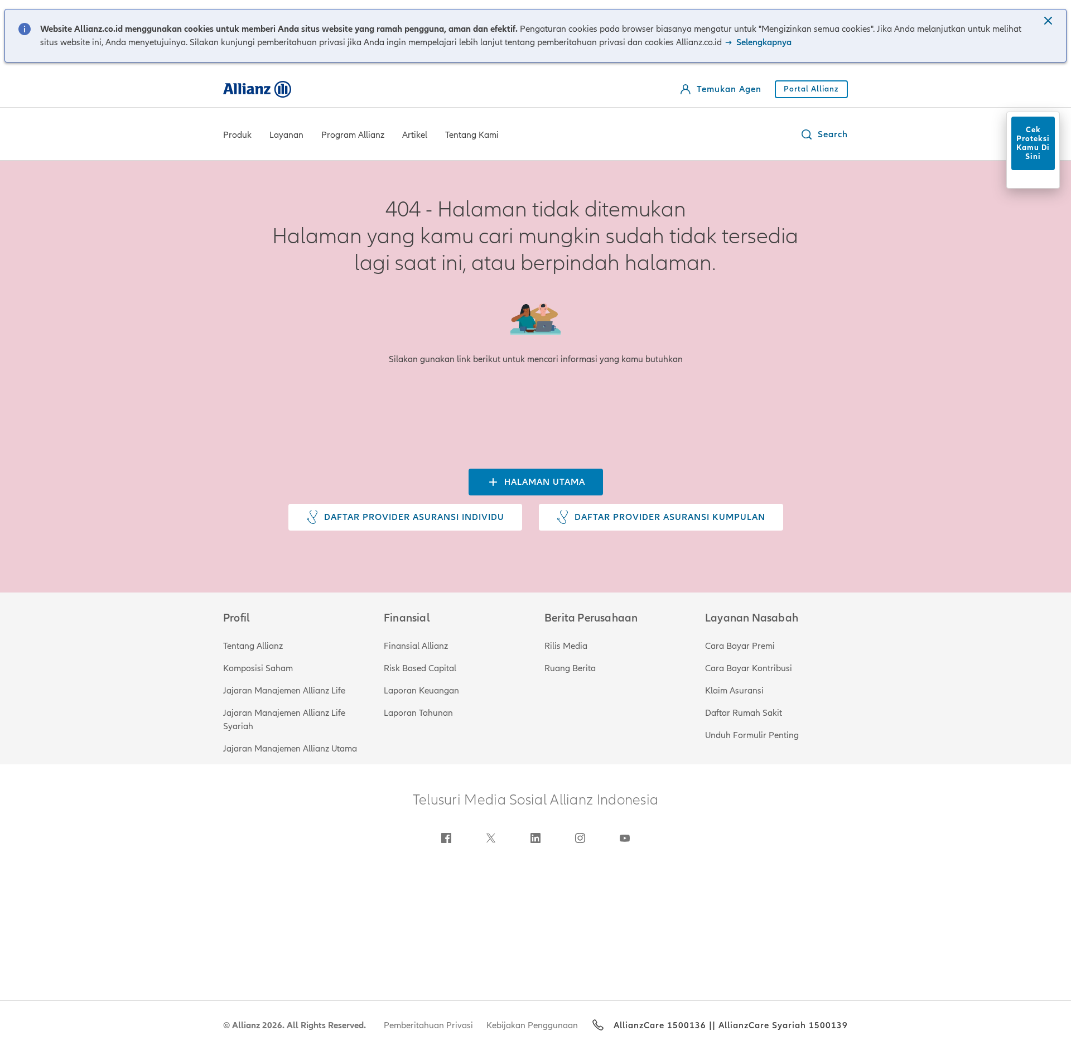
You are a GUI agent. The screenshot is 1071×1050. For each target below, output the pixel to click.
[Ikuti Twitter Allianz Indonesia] (491, 838)
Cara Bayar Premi (740, 646)
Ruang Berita (570, 668)
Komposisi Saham (258, 668)
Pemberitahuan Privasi (428, 1025)
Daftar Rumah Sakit (743, 713)
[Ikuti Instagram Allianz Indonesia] (580, 838)
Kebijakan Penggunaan (532, 1025)
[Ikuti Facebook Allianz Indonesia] (446, 838)
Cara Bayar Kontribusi (748, 668)
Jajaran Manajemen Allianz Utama (290, 748)
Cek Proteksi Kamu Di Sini (1033, 143)
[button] (1049, 22)
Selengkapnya (763, 42)
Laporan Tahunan (418, 713)
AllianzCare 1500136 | (663, 1025)
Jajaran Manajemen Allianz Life (284, 690)
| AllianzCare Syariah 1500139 (780, 1025)
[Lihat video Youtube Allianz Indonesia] (624, 838)
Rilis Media (565, 646)
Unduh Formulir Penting (752, 735)
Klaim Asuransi (734, 690)
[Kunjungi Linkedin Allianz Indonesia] (535, 838)
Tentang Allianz (253, 646)
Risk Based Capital (420, 668)
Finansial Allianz (416, 646)
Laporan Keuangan (421, 690)
